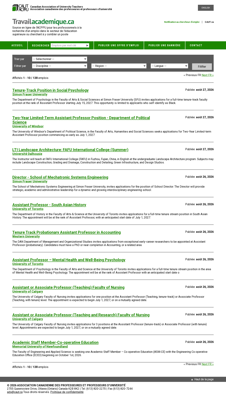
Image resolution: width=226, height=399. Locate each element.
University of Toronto (27, 209)
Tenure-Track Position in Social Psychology (50, 90)
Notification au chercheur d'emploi (181, 22)
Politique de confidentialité (67, 392)
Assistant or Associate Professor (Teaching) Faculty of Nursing (68, 287)
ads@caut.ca (15, 392)
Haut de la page (204, 379)
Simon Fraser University (29, 94)
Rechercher (41, 45)
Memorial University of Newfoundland (40, 346)
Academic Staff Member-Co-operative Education (55, 342)
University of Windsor (28, 126)
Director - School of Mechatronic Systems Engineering (60, 177)
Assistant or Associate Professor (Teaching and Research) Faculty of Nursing (81, 315)
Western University (26, 236)
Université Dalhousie (27, 154)
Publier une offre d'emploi (118, 45)
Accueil (17, 45)
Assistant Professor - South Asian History (49, 205)
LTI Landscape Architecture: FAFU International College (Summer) (70, 150)
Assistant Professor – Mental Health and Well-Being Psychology (68, 260)
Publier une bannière (164, 45)
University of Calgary (27, 291)
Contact (196, 45)
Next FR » (208, 75)
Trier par (19, 59)
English (206, 8)
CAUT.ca (209, 22)
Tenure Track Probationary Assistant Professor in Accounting (66, 232)
